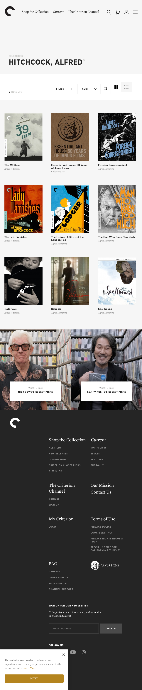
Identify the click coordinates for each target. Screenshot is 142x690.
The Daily (97, 465)
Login (53, 526)
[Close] (64, 655)
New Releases (58, 453)
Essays (95, 453)
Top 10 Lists (99, 447)
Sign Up (54, 504)
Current (58, 11)
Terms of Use (103, 519)
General (54, 571)
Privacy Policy (101, 526)
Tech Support (58, 583)
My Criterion (61, 519)
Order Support (59, 577)
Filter (60, 88)
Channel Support (61, 589)
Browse (54, 499)
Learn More (29, 668)
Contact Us (101, 492)
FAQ (53, 563)
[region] (34, 669)
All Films (55, 447)
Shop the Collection (35, 11)
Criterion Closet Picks (65, 465)
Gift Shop (55, 471)
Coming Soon (58, 459)
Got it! (34, 678)
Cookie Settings (102, 532)
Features (97, 459)
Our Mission (102, 485)
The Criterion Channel (83, 11)
